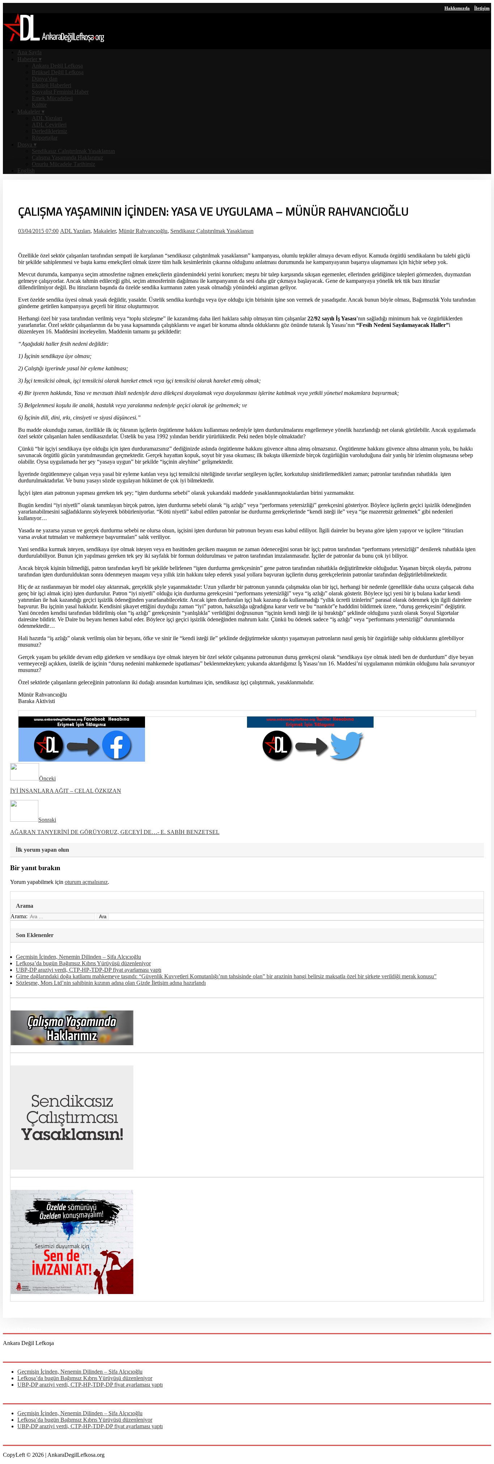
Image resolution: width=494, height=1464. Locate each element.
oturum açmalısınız (86, 882)
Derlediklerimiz (49, 131)
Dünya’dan (45, 79)
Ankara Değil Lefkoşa (57, 66)
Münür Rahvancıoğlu (143, 231)
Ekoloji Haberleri (51, 85)
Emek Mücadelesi (52, 98)
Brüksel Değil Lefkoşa (58, 72)
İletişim (482, 8)
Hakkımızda (457, 8)
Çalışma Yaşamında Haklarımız (67, 157)
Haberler (29, 59)
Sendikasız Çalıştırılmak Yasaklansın (73, 151)
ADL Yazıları (47, 118)
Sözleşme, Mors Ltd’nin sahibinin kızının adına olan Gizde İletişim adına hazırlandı (111, 983)
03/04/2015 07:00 (38, 231)
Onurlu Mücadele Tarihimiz (63, 164)
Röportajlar (45, 138)
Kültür (39, 105)
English (26, 170)
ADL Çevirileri (49, 125)
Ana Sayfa (29, 52)
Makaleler (30, 111)
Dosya (27, 144)
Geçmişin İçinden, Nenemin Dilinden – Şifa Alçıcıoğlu (78, 957)
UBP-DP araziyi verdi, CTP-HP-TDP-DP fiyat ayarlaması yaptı (88, 970)
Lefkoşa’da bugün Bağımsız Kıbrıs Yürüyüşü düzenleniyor (83, 963)
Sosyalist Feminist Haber (60, 92)
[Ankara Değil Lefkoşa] (53, 40)
